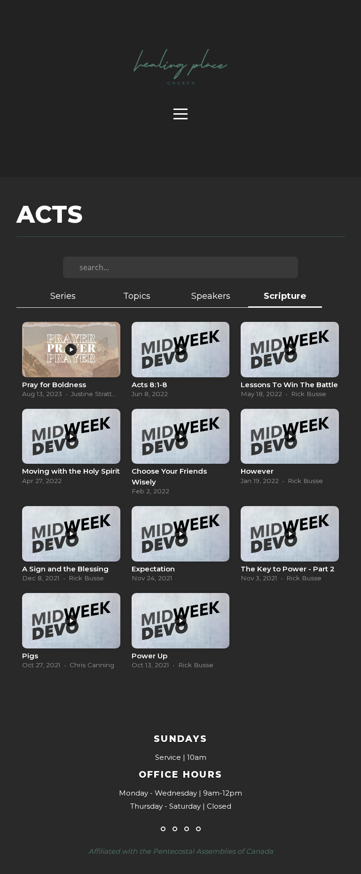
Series (63, 295)
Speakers (210, 295)
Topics (136, 295)
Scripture (285, 295)
